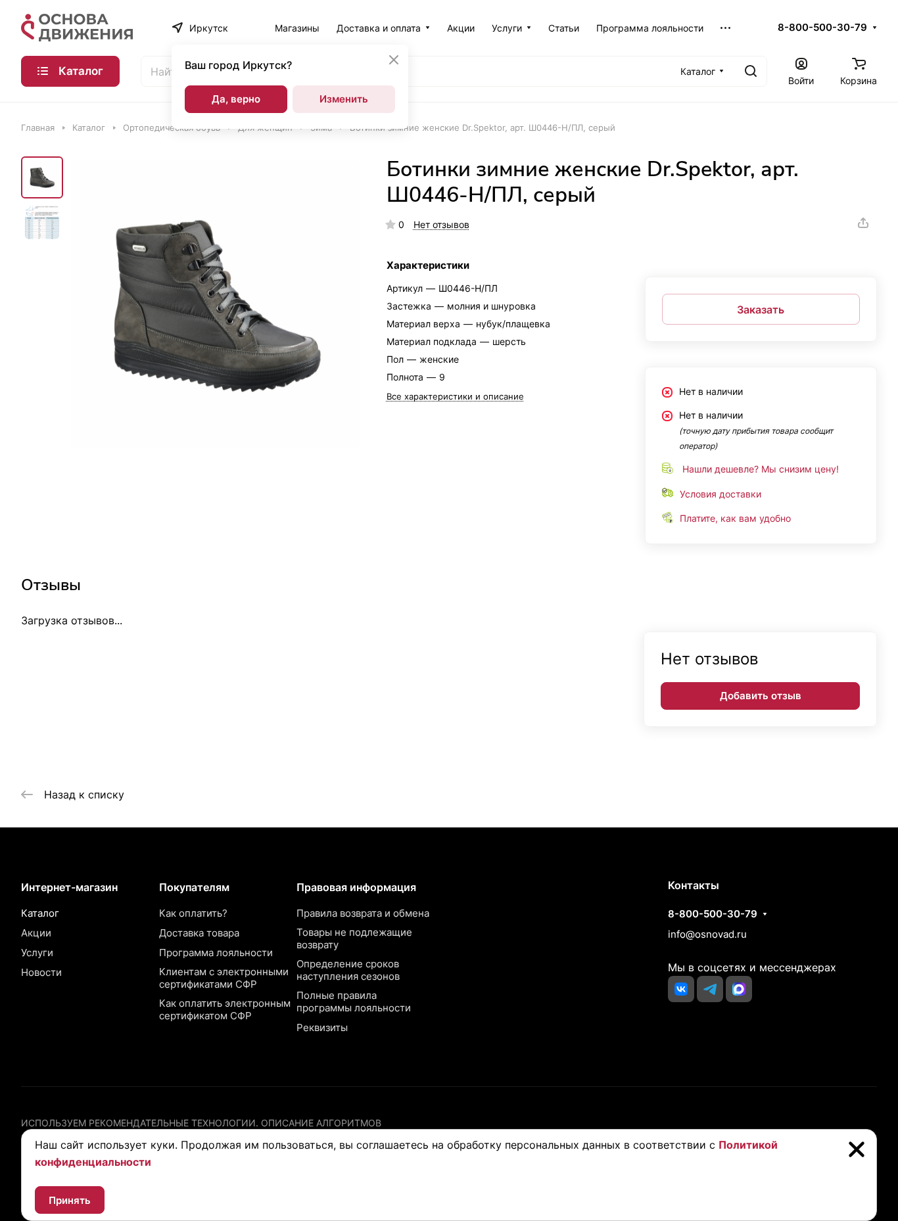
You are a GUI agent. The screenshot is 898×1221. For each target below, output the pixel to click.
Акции (36, 933)
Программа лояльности (216, 952)
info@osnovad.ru (707, 934)
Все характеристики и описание (455, 396)
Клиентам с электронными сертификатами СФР (224, 977)
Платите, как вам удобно (735, 518)
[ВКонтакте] (681, 989)
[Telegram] (710, 989)
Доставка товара (199, 933)
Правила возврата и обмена (362, 913)
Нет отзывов (441, 224)
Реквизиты (322, 1027)
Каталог (40, 913)
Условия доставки (720, 493)
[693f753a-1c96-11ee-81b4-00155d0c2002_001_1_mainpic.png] (215, 303)
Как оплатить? (193, 913)
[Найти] (750, 71)
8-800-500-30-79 (822, 28)
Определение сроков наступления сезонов (348, 969)
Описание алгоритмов (321, 1122)
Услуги (37, 952)
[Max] (739, 989)
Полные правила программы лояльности (353, 1001)
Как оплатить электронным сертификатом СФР (225, 1009)
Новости (41, 972)
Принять (70, 1200)
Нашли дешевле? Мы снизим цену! (760, 468)
